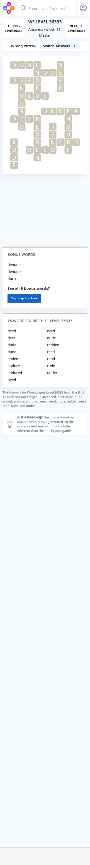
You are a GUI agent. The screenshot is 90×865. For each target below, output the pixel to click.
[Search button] (23, 8)
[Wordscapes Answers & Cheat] (9, 8)
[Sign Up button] (83, 8)
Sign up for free (24, 298)
